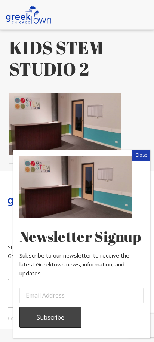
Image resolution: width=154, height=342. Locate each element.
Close (141, 155)
